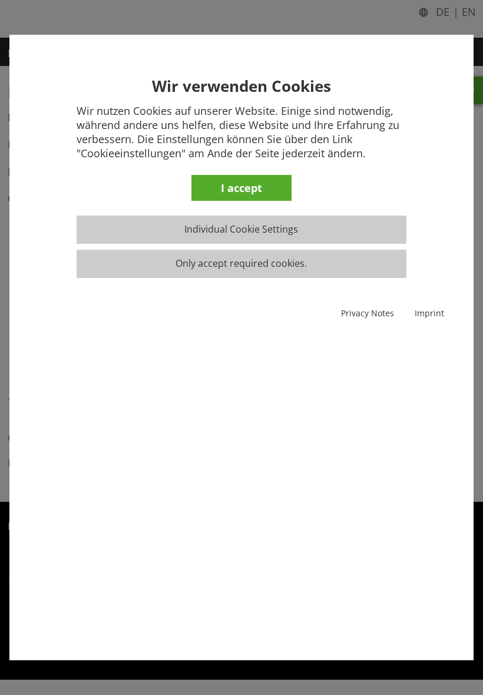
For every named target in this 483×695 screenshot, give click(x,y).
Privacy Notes (367, 313)
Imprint (429, 313)
